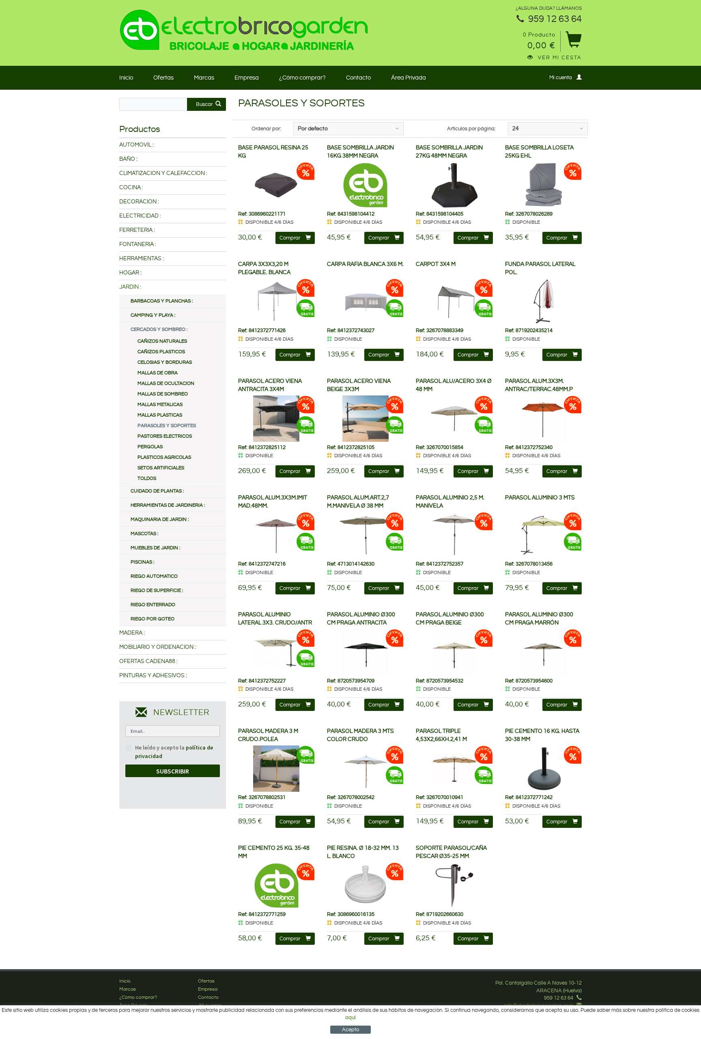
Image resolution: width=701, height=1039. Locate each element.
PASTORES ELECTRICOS (165, 436)
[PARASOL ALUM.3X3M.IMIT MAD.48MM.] (276, 535)
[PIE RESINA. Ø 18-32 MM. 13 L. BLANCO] (365, 885)
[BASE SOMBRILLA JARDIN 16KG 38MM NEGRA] (365, 185)
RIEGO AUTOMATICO (154, 576)
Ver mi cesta (560, 57)
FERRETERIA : (137, 230)
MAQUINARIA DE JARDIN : (160, 519)
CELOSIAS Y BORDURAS (165, 362)
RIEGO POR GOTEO (152, 619)
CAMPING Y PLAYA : (153, 315)
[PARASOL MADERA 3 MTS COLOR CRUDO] (365, 768)
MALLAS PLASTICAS (160, 415)
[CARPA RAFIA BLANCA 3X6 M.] (365, 302)
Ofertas (163, 78)
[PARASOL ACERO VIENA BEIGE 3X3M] (365, 418)
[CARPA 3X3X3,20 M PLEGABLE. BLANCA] (276, 302)
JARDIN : (130, 287)
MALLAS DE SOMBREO (163, 394)
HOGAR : (130, 273)
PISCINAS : (142, 562)
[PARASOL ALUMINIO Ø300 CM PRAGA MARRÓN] (543, 652)
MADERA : (132, 633)
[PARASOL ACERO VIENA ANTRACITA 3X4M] (276, 418)
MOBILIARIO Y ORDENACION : (157, 647)
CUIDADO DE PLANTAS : (157, 491)
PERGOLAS (150, 446)
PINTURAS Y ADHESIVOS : (153, 675)
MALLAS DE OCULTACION (166, 383)
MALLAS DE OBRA (158, 373)
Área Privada (408, 78)
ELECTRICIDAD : (140, 216)
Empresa (246, 78)
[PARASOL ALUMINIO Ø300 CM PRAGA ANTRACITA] (365, 652)
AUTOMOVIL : (136, 145)
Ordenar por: (266, 129)
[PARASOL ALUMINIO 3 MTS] (543, 535)
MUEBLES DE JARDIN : (155, 548)
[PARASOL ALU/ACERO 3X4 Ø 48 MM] (454, 418)
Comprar (290, 238)
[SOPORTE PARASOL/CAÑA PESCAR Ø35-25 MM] (454, 885)
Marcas (204, 78)
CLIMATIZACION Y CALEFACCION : (163, 173)
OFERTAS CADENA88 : (148, 661)
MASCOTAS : (144, 533)
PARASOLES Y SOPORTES (167, 425)
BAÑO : (128, 159)
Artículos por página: (471, 129)
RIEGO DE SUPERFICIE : (157, 590)
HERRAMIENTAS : (141, 258)
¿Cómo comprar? (302, 78)
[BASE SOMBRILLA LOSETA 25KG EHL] (543, 185)
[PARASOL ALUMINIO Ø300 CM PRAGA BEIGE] (454, 652)
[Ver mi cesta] (573, 42)
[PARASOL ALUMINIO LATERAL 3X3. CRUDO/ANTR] (276, 652)
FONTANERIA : (137, 244)
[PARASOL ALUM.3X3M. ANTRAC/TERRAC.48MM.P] (543, 418)
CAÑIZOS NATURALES (162, 341)
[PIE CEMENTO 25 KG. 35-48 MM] (276, 885)
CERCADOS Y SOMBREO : (159, 329)
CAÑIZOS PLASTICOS (161, 351)
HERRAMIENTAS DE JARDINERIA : (168, 505)
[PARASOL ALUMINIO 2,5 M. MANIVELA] (454, 535)
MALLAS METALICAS (160, 404)
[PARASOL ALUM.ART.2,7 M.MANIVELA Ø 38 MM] (365, 535)
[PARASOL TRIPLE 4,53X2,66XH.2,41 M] (454, 768)
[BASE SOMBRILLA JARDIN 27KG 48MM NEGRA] (454, 185)
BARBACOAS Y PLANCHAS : (162, 301)
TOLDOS (147, 478)
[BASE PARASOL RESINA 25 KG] (276, 185)
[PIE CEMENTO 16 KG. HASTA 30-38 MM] (543, 768)
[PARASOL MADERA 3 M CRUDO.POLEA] (276, 768)
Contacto (358, 78)
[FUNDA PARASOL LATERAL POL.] (543, 302)
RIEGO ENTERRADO (153, 604)
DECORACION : (139, 202)
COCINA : (131, 187)
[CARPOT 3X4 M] (454, 302)
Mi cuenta (560, 77)
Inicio (126, 78)
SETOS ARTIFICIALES (161, 468)
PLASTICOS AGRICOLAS (164, 457)
